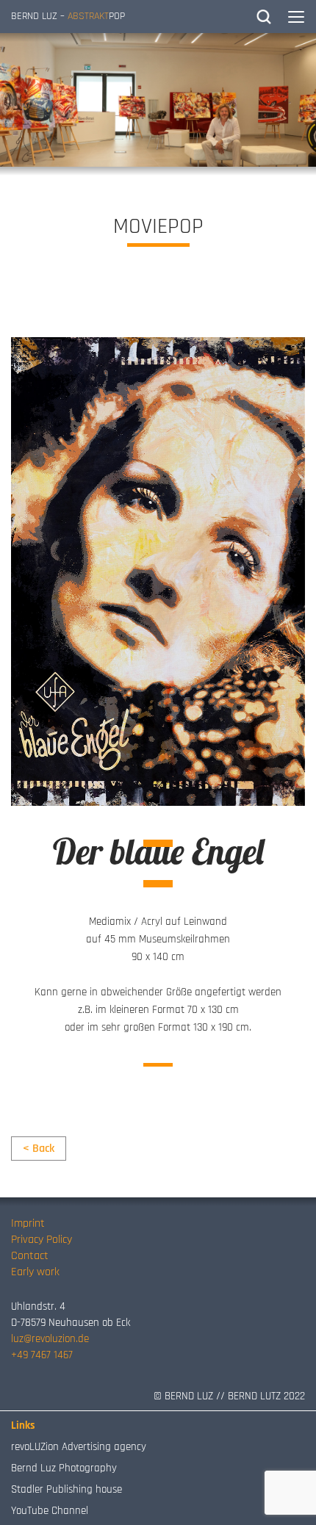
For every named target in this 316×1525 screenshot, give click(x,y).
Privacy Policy (41, 1239)
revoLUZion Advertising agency (78, 1447)
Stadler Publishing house (66, 1489)
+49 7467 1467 (42, 1355)
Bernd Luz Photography (64, 1468)
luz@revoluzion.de (50, 1339)
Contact (30, 1255)
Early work (35, 1272)
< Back (38, 1148)
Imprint (28, 1223)
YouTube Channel (49, 1511)
